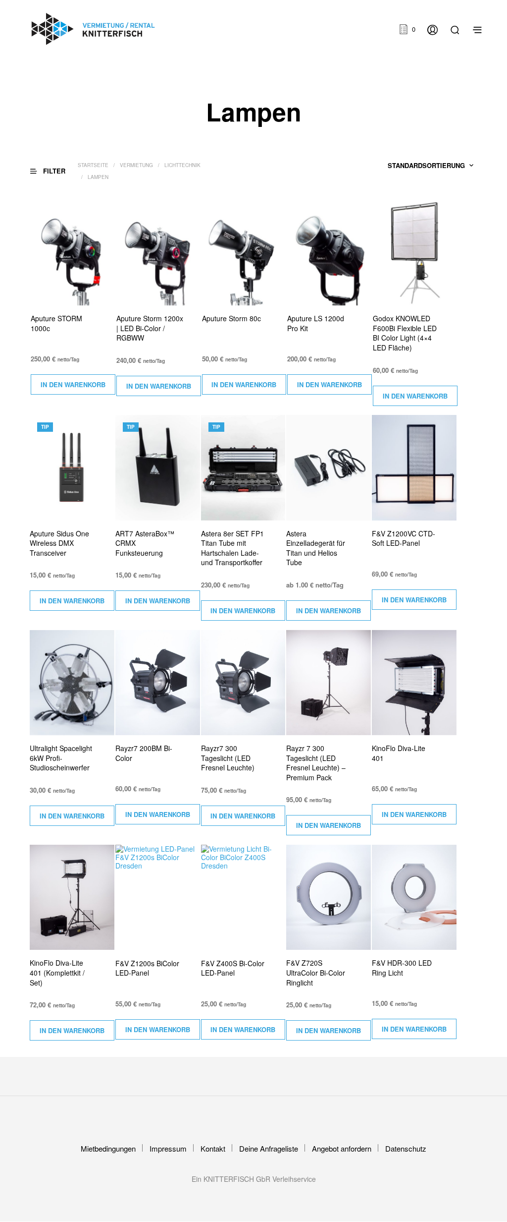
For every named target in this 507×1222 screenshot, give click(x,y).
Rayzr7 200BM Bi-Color (143, 753)
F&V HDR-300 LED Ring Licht (402, 968)
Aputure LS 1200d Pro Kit (315, 323)
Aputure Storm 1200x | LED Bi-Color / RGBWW (149, 328)
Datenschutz (405, 1148)
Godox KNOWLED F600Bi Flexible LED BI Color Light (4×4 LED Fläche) (405, 333)
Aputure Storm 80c (231, 318)
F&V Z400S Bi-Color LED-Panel (232, 968)
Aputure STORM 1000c (56, 323)
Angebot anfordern (341, 1148)
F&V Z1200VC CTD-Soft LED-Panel (403, 538)
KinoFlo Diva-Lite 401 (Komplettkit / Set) (57, 972)
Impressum (168, 1148)
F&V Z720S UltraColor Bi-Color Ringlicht (315, 972)
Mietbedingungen (108, 1148)
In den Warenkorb (73, 384)
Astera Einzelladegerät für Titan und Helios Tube (315, 548)
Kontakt (213, 1148)
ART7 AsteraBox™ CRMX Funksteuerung (144, 543)
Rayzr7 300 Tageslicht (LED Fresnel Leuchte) (227, 758)
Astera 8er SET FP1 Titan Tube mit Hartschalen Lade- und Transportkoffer (232, 548)
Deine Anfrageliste (268, 1148)
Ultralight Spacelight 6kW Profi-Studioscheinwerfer (61, 758)
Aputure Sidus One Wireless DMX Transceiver (59, 543)
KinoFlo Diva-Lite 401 (398, 753)
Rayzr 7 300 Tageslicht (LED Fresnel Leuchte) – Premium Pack (316, 763)
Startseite (93, 165)
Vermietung (136, 165)
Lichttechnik (182, 165)
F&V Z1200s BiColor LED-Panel (147, 968)
